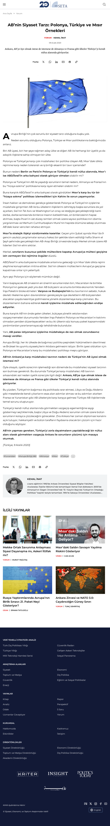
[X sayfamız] (90, 803)
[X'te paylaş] (43, 62)
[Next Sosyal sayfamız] (85, 803)
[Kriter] (27, 774)
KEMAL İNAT (60, 38)
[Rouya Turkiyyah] (55, 788)
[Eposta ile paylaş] (63, 62)
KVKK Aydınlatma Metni (14, 805)
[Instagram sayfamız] (95, 803)
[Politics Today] (85, 774)
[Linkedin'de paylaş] (56, 62)
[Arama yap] (104, 4)
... (73, 456)
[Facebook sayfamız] (100, 803)
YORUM (48, 38)
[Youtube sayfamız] (105, 803)
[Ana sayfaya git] (53, 4)
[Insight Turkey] (58, 774)
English (97, 810)
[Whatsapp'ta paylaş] (50, 62)
